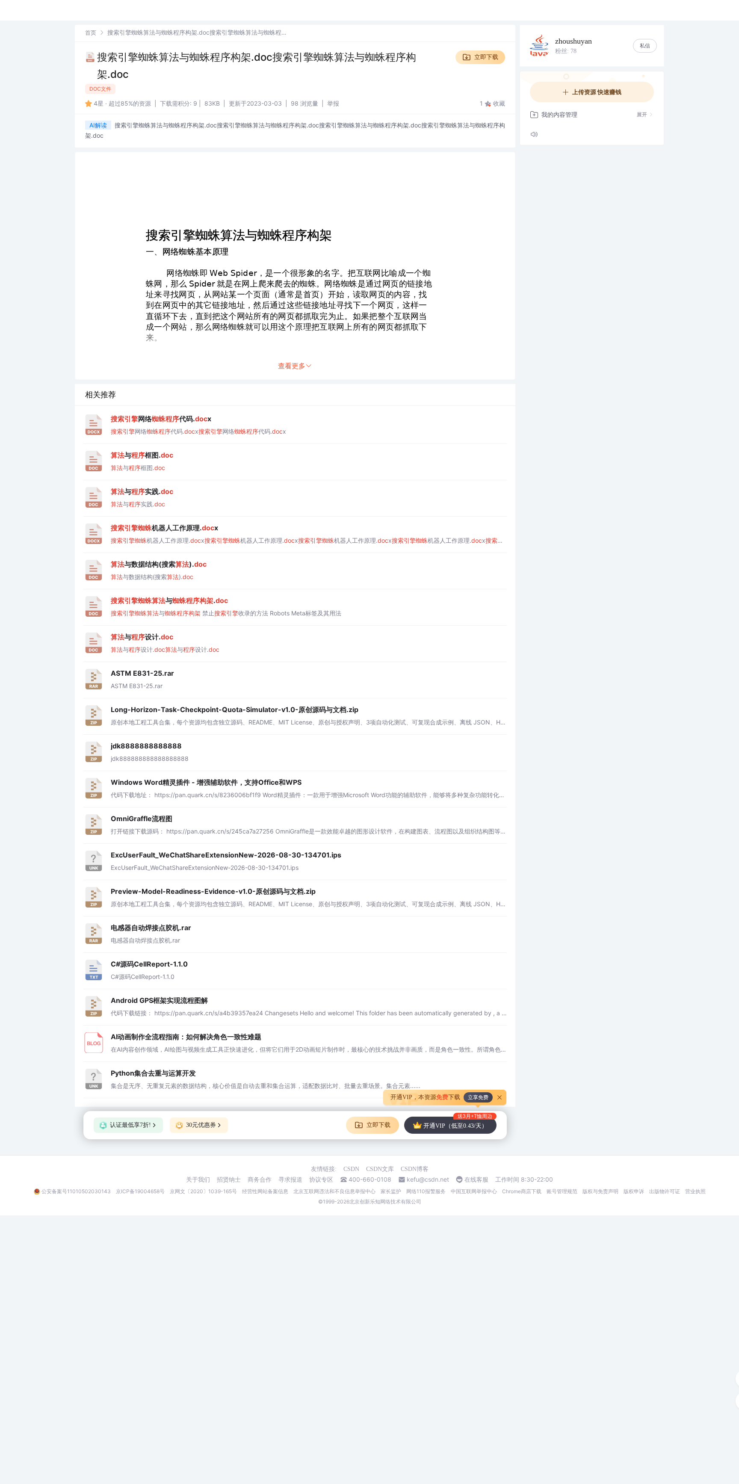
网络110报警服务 (426, 1191)
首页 (90, 32)
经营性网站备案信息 (265, 1191)
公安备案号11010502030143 (76, 1191)
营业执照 (695, 1191)
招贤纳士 (229, 1179)
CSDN (351, 1169)
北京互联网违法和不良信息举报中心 (334, 1191)
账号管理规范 (562, 1191)
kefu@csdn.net (428, 1179)
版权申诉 (634, 1191)
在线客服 (476, 1179)
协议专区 (321, 1179)
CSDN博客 (415, 1169)
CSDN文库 (380, 1169)
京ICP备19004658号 (140, 1191)
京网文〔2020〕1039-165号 (203, 1191)
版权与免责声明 (600, 1191)
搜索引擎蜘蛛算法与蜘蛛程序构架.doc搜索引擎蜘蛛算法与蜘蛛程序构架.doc (256, 65)
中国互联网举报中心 (474, 1191)
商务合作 (260, 1179)
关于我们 (198, 1179)
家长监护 (391, 1191)
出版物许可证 (664, 1191)
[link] (90, 32)
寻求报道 (290, 1179)
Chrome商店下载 (521, 1191)
